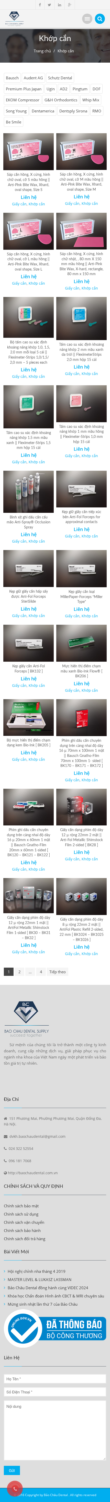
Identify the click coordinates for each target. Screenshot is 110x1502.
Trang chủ (42, 50)
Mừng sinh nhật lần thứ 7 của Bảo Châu (43, 1304)
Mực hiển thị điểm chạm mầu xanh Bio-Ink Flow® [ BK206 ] (81, 671)
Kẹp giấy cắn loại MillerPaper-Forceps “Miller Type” (81, 597)
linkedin (59, 4)
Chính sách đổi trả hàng (24, 1238)
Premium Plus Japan (23, 88)
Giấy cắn (19, 203)
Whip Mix (90, 99)
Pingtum (80, 88)
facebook (40, 4)
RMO (96, 110)
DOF (97, 88)
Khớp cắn (37, 203)
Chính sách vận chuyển (24, 1222)
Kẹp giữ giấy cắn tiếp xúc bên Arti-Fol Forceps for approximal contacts (81, 517)
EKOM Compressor (22, 99)
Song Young (16, 110)
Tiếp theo (57, 971)
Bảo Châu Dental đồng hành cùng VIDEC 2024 (48, 1287)
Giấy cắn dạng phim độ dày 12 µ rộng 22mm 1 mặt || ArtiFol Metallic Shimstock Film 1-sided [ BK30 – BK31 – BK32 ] (28, 928)
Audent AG (33, 77)
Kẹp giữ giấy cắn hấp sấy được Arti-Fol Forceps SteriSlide (28, 596)
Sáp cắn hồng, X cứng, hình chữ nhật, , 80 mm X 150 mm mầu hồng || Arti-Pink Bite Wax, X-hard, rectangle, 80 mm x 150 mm (81, 264)
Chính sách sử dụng (21, 1214)
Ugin (51, 88)
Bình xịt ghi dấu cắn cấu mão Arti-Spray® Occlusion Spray (28, 522)
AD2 (64, 88)
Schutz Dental (60, 77)
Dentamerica (43, 110)
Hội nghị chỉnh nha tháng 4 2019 (36, 1271)
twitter (49, 4)
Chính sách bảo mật (21, 1205)
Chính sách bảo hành (22, 1230)
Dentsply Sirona (73, 110)
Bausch (12, 77)
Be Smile (13, 121)
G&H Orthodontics (61, 99)
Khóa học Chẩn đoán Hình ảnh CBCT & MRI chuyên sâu (56, 1295)
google (70, 4)
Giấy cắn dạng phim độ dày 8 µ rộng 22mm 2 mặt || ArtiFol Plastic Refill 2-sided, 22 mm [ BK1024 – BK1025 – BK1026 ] (82, 929)
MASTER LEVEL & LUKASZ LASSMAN (39, 1279)
